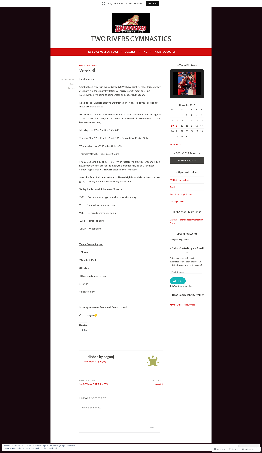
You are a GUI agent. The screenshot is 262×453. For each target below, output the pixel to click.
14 (177, 125)
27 (172, 136)
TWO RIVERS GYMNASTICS (131, 39)
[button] (180, 87)
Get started (152, 3)
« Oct (172, 144)
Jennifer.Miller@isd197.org (182, 304)
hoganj (71, 88)
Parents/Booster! (165, 52)
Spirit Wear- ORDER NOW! (94, 382)
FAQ (145, 52)
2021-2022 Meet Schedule (103, 52)
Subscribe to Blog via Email (188, 248)
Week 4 (157, 382)
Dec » (178, 144)
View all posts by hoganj (94, 361)
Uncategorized (89, 65)
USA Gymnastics (178, 201)
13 (172, 125)
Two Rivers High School (181, 194)
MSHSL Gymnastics (179, 180)
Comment (151, 427)
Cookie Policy (53, 448)
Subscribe (177, 280)
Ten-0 (172, 187)
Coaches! (130, 52)
